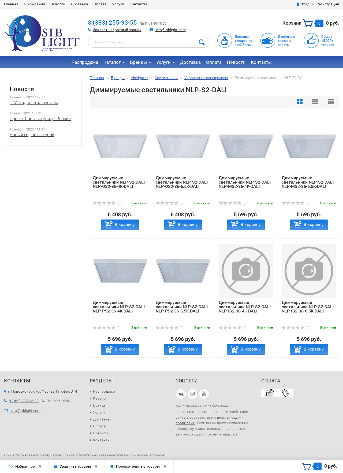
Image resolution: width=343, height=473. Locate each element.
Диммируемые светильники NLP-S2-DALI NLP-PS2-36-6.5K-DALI (182, 307)
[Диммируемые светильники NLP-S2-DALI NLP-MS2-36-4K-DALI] (246, 146)
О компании (34, 4)
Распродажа (85, 62)
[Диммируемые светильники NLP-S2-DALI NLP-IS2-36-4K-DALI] (246, 270)
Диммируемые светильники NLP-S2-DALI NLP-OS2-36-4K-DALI (119, 182)
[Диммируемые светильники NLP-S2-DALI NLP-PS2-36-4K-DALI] (120, 270)
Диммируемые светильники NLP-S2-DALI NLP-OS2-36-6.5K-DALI (182, 182)
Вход (305, 4)
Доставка (79, 4)
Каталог (112, 62)
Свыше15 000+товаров (327, 41)
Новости (57, 4)
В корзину (125, 224)
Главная (11, 4)
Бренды (138, 62)
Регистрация (327, 4)
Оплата (100, 4)
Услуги (118, 4)
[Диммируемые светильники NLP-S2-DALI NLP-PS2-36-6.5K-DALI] (183, 270)
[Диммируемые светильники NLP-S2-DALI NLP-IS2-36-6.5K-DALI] (309, 270)
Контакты (138, 4)
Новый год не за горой (32, 134)
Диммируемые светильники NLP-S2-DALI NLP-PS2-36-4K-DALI (119, 307)
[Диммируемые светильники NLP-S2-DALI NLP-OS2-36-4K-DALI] (120, 146)
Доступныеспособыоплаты (286, 41)
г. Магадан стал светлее (34, 102)
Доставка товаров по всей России (244, 41)
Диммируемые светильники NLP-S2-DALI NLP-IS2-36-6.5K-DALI (308, 307)
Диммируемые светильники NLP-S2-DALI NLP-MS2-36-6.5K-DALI (308, 182)
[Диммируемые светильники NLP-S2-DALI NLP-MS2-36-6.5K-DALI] (309, 146)
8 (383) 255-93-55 (112, 22)
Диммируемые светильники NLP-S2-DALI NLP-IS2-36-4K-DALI (245, 307)
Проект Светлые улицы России (40, 118)
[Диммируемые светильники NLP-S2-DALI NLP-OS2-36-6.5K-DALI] (183, 146)
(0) (118, 203)
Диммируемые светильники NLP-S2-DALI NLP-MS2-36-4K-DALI (245, 182)
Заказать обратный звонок (117, 30)
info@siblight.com (170, 30)
